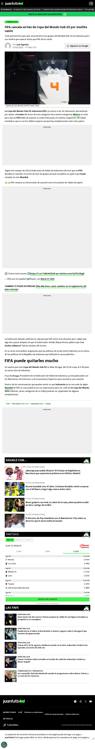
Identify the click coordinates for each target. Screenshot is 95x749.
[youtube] (90, 701)
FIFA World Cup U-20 (20, 403)
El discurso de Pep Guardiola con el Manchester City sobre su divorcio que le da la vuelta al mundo (55, 519)
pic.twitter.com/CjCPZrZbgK (70, 274)
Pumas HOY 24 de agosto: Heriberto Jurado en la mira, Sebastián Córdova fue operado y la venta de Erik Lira (53, 646)
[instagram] (80, 701)
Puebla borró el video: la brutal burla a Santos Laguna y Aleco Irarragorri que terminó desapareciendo (52, 632)
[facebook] (75, 701)
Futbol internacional (35, 467)
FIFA (8, 403)
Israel (48, 403)
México (76, 114)
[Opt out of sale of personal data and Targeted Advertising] (4, 745)
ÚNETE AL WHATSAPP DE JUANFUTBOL (45, 14)
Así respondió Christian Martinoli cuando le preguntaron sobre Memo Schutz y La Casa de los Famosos (53, 674)
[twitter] (86, 701)
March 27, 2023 (47, 279)
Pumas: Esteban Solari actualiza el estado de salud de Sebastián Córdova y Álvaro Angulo (51, 660)
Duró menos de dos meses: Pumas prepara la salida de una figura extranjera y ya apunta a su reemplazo (53, 618)
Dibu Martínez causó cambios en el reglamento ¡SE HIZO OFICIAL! (45, 288)
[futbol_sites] (10, 724)
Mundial (9, 388)
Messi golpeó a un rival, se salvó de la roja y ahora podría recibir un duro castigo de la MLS (57, 504)
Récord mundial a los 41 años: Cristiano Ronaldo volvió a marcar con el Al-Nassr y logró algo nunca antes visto (57, 488)
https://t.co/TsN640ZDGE (43, 274)
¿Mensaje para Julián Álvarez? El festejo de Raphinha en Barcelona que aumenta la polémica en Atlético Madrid (52, 472)
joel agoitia (22, 45)
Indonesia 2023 (37, 403)
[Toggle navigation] (2, 3)
